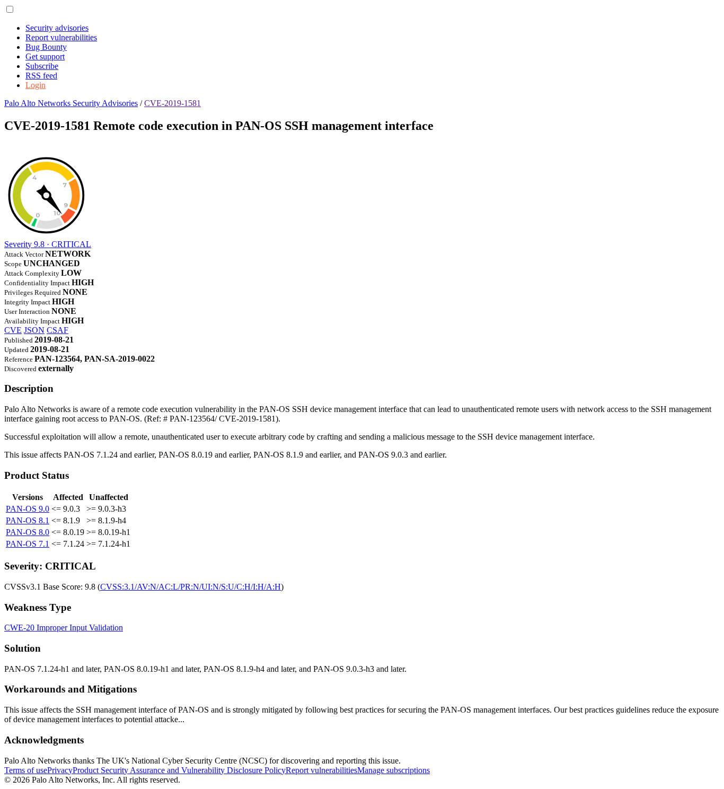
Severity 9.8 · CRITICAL (47, 244)
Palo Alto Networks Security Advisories (71, 103)
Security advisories (57, 27)
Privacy (60, 770)
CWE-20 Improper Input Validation (63, 627)
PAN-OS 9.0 (27, 508)
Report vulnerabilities (61, 37)
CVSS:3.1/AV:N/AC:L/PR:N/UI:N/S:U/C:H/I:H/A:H (190, 586)
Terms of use (25, 770)
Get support (45, 56)
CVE (13, 330)
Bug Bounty (46, 46)
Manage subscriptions (393, 770)
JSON (34, 330)
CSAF (57, 330)
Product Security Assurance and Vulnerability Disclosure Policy (179, 770)
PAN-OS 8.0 (27, 532)
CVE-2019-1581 (172, 103)
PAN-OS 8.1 (27, 520)
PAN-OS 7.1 (27, 543)
